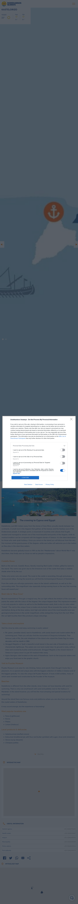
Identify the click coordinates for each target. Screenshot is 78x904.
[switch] (62, 450)
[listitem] (39, 446)
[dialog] (39, 452)
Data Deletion (28, 484)
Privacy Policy (50, 484)
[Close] (72, 420)
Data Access (39, 484)
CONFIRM (25, 477)
